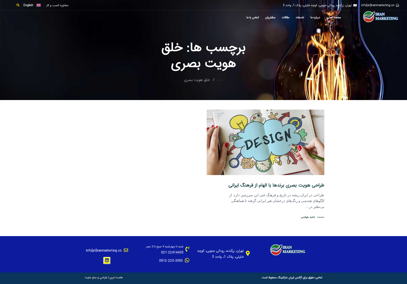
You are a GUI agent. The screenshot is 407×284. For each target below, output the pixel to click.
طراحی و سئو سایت (96, 277)
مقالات (285, 17)
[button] (19, 5)
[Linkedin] (106, 260)
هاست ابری (116, 277)
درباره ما (315, 17)
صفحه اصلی (333, 17)
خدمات (300, 17)
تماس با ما (253, 17)
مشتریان (270, 17)
